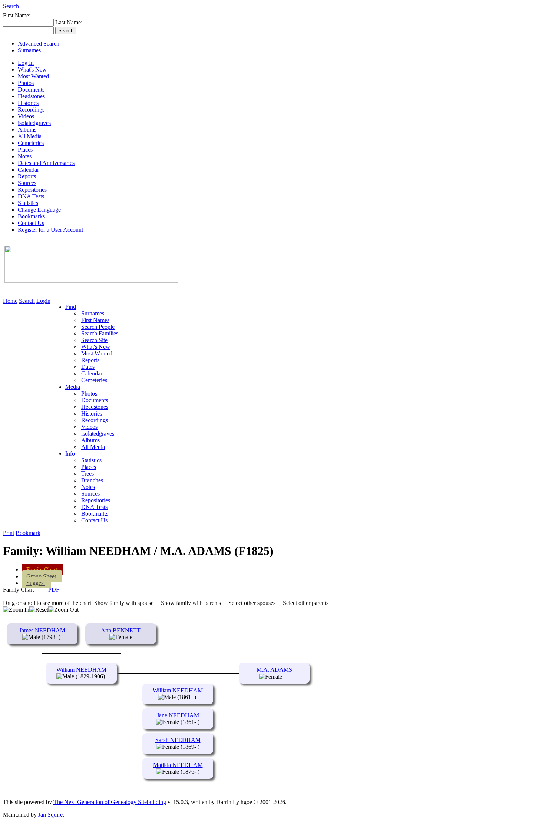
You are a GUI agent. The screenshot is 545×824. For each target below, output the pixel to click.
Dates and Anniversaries (46, 163)
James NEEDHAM (42, 630)
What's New (32, 69)
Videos (26, 116)
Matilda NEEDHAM (178, 765)
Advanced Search (38, 43)
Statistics (28, 203)
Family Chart (41, 569)
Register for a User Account (50, 229)
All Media (30, 136)
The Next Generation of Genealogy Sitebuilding (109, 802)
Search (11, 6)
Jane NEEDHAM (178, 715)
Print (8, 533)
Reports (27, 176)
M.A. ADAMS (274, 669)
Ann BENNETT (121, 630)
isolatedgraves (34, 123)
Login (43, 301)
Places (25, 149)
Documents (31, 89)
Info (70, 453)
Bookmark (28, 533)
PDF (53, 589)
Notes (25, 156)
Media (72, 387)
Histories (28, 103)
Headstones (31, 96)
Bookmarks (31, 216)
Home (10, 301)
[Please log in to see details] (286, 677)
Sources (27, 183)
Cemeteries (31, 143)
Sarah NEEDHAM (178, 740)
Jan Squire (50, 814)
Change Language (39, 209)
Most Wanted (33, 76)
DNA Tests (31, 196)
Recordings (31, 109)
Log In (26, 63)
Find (70, 307)
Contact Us (31, 223)
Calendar (28, 169)
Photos (26, 83)
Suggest (35, 583)
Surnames (29, 50)
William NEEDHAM (81, 669)
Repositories (32, 189)
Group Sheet (41, 576)
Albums (27, 129)
